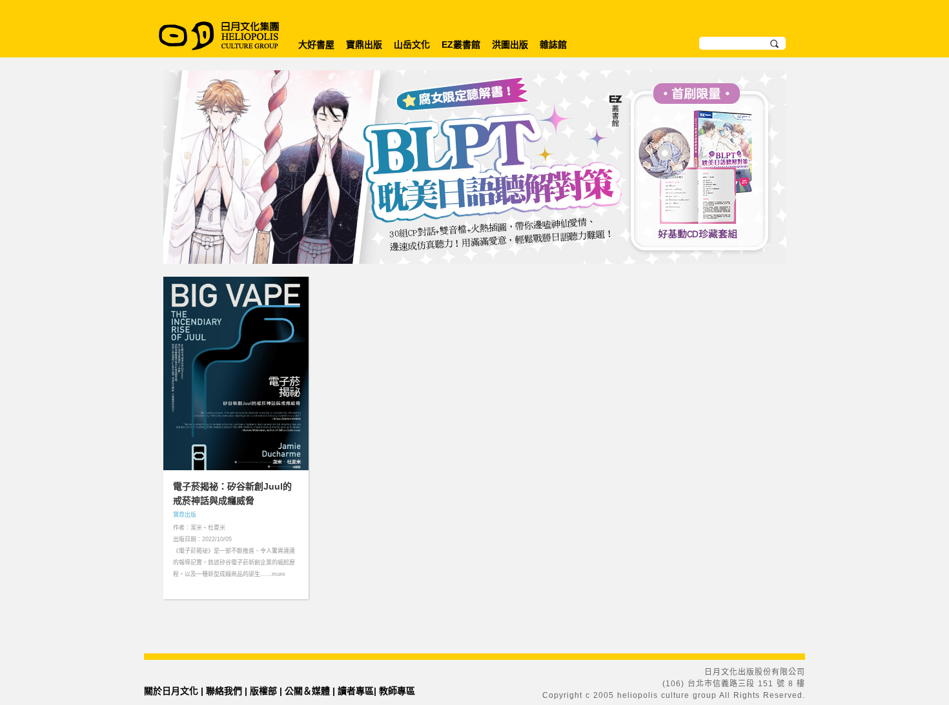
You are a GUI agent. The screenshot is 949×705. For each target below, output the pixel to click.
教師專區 (397, 691)
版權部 (263, 691)
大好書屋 (316, 44)
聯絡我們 (224, 691)
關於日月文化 (171, 691)
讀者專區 (356, 691)
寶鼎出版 (364, 44)
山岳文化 (412, 44)
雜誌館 (553, 44)
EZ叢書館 (461, 44)
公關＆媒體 (307, 691)
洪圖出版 (510, 44)
